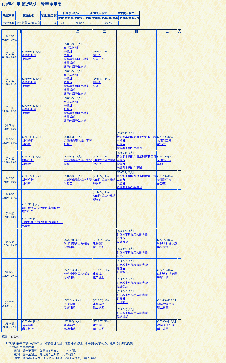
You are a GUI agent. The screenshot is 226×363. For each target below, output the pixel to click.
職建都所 (122, 256)
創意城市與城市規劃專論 (132, 234)
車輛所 (26, 58)
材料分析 (28, 140)
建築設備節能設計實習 (78, 140)
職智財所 (28, 211)
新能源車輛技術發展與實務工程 (136, 136)
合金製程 (69, 303)
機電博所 (69, 62)
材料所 (26, 144)
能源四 (68, 144)
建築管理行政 (165, 303)
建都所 (121, 238)
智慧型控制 (71, 47)
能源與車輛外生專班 (76, 58)
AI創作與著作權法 (104, 160)
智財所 (97, 163)
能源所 (68, 55)
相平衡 (97, 55)
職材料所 (69, 247)
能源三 (161, 144)
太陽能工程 (164, 140)
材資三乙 (98, 58)
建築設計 (98, 243)
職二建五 (98, 247)
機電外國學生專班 (75, 66)
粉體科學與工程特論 (76, 243)
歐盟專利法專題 (167, 243)
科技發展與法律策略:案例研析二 (42, 207)
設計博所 (122, 241)
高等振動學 (29, 55)
